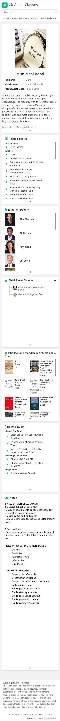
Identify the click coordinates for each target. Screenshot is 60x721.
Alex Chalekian (27, 219)
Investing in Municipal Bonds (45, 415)
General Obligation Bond (31, 294)
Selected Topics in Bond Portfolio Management (20, 400)
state (5, 98)
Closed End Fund (13, 431)
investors (34, 108)
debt (28, 95)
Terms (41, 714)
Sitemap (18, 714)
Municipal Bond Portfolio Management (46, 399)
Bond (18, 529)
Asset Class (17, 18)
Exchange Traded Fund (16, 455)
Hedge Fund (11, 469)
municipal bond (12, 95)
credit (33, 516)
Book (17, 364)
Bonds (17, 361)
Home (6, 18)
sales (20, 535)
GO (34, 507)
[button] (30, 78)
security (36, 95)
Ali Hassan (25, 233)
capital (43, 98)
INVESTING (22, 545)
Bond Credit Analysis (19, 381)
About (10, 714)
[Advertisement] (30, 636)
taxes (13, 114)
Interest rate (18, 557)
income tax (14, 121)
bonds (28, 111)
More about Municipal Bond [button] (17, 127)
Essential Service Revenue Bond (31, 288)
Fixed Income (31, 18)
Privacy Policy (30, 714)
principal (19, 532)
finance (32, 98)
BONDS (34, 504)
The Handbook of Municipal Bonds (46, 382)
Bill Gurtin (25, 260)
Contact (49, 714)
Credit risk (17, 553)
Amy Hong (25, 246)
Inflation (16, 560)
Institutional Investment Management (20, 415)
